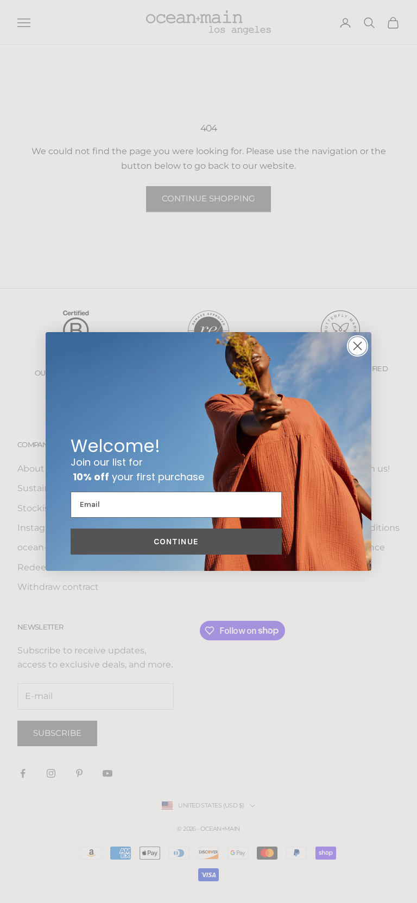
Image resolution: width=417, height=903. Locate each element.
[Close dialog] (357, 345)
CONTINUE (176, 541)
